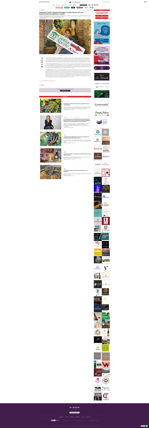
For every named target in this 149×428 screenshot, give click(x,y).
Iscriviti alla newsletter (65, 90)
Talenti (101, 41)
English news (89, 425)
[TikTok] (97, 5)
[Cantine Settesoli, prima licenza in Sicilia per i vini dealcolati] (50, 172)
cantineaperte (52, 80)
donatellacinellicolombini (46, 80)
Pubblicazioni (83, 425)
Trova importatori (101, 62)
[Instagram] (90, 5)
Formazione (102, 39)
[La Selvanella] (102, 77)
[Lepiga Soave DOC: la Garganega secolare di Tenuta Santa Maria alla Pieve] (50, 155)
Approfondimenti (59, 7)
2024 (55, 80)
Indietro (42, 10)
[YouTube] (95, 5)
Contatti (87, 425)
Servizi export (79, 7)
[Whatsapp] (147, 426)
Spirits (91, 7)
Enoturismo (67, 7)
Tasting (86, 7)
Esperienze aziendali (76, 117)
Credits (98, 425)
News (65, 168)
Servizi (92, 425)
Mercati (73, 7)
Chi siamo (77, 425)
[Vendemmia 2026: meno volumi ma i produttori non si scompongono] (50, 106)
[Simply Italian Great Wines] (102, 113)
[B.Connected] (102, 105)
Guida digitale (95, 425)
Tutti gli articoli (74, 425)
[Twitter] (92, 5)
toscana (42, 80)
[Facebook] (89, 5)
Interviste (70, 117)
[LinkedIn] (94, 5)
